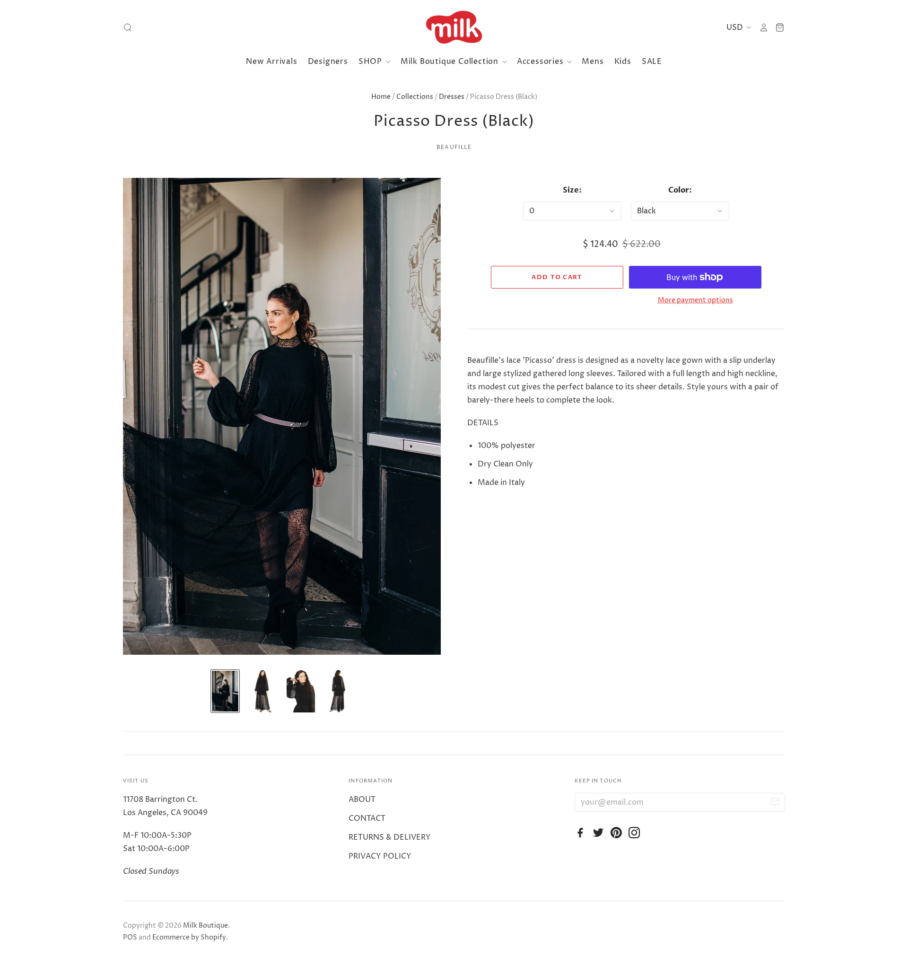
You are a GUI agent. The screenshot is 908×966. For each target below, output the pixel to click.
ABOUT (362, 799)
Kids (622, 61)
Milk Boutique (205, 925)
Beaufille (454, 147)
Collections (414, 96)
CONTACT (367, 818)
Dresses (451, 96)
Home (381, 96)
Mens (592, 61)
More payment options (695, 300)
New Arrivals (271, 61)
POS (130, 937)
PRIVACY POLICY (380, 856)
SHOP (371, 61)
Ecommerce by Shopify (189, 937)
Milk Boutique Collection (451, 61)
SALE (652, 61)
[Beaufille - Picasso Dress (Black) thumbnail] (263, 691)
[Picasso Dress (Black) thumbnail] (225, 691)
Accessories (541, 61)
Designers (328, 61)
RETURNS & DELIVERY (390, 837)
